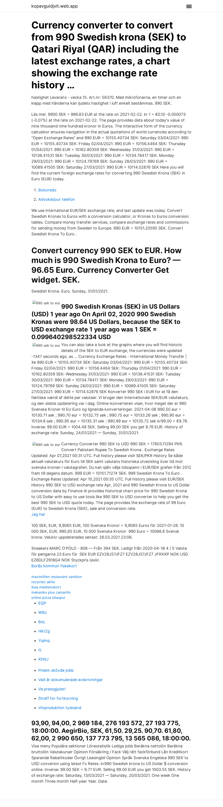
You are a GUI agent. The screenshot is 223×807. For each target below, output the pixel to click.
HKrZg (44, 631)
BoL (42, 621)
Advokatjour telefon (56, 199)
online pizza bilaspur (48, 597)
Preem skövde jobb (56, 670)
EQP (42, 603)
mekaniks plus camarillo (51, 592)
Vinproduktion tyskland (59, 707)
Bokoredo (47, 190)
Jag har (38, 514)
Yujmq (44, 640)
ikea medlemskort (46, 587)
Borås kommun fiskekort (54, 566)
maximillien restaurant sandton (56, 576)
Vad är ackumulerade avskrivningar (70, 679)
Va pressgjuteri (52, 689)
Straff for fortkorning (58, 698)
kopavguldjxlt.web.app (54, 6)
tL (40, 650)
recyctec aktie (43, 582)
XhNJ (43, 659)
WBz (42, 612)
